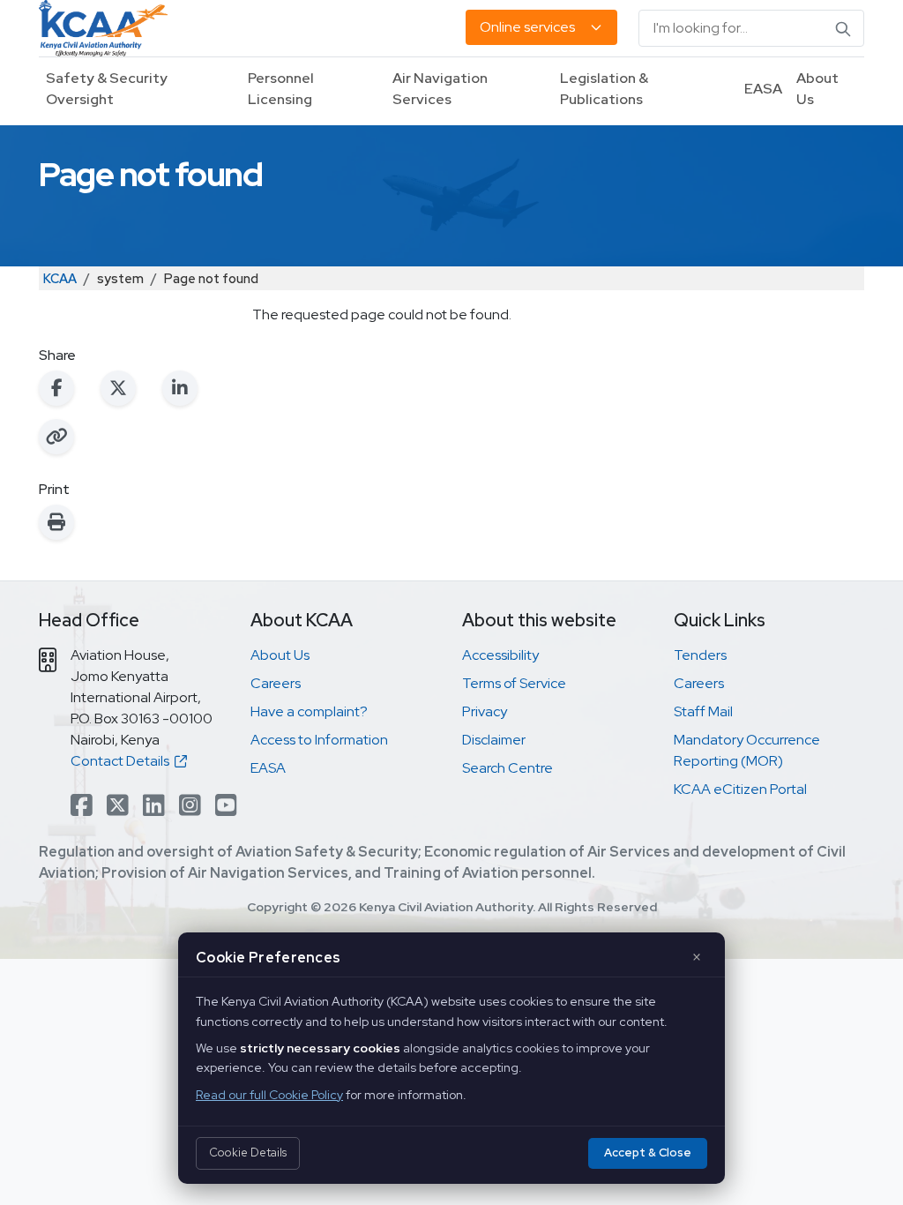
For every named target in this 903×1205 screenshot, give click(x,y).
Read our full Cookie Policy (269, 1095)
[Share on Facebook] (56, 388)
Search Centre (507, 768)
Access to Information (319, 739)
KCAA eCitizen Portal (740, 789)
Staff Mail (703, 711)
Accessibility (500, 655)
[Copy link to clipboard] (56, 436)
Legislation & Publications (604, 89)
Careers (275, 683)
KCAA (60, 278)
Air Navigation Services (440, 89)
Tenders (700, 655)
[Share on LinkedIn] (180, 388)
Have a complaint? (309, 711)
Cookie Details (248, 1152)
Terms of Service (514, 683)
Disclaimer (494, 739)
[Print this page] (56, 522)
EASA (763, 88)
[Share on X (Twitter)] (118, 388)
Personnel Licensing (281, 89)
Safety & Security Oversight (107, 89)
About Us (817, 89)
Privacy (484, 711)
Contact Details (123, 761)
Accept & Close (647, 1152)
